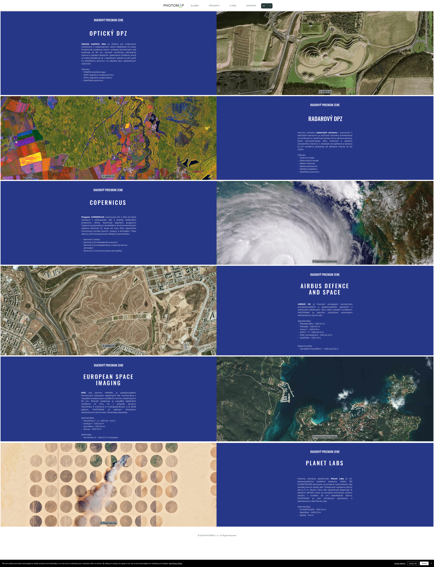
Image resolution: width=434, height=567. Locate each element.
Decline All (413, 563)
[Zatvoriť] (431, 563)
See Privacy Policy (175, 563)
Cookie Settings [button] (399, 563)
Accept (424, 563)
